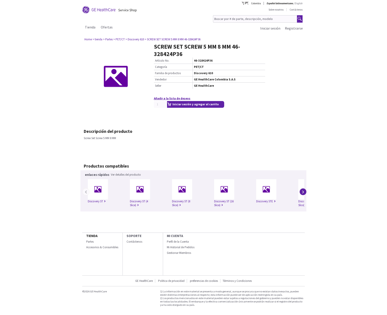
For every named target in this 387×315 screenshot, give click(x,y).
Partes (90, 242)
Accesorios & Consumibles (102, 247)
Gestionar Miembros (179, 253)
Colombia (256, 3)
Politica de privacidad (171, 281)
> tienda (97, 39)
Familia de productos (168, 73)
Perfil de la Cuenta (178, 242)
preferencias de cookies (204, 281)
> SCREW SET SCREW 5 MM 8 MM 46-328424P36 (172, 39)
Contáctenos (296, 9)
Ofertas (107, 27)
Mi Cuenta (175, 236)
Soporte (134, 236)
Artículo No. (162, 61)
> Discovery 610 (134, 39)
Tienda (90, 27)
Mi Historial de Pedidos (180, 247)
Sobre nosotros (276, 9)
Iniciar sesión (270, 28)
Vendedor (161, 79)
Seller (158, 86)
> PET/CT (119, 39)
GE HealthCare (144, 281)
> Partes (108, 39)
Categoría (161, 67)
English (299, 3)
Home (88, 39)
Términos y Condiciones (237, 281)
